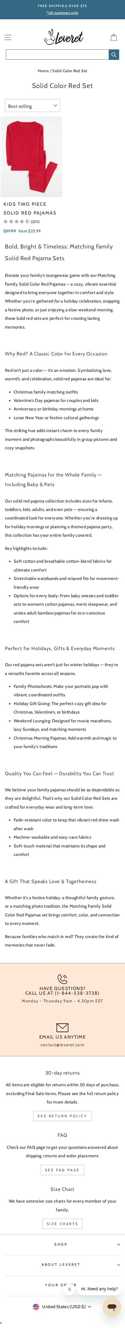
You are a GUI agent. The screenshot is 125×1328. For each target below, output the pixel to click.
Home (43, 70)
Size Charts (62, 1224)
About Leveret (61, 1265)
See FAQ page (62, 1170)
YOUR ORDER (61, 1285)
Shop (60, 1244)
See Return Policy (62, 1116)
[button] (21, 221)
